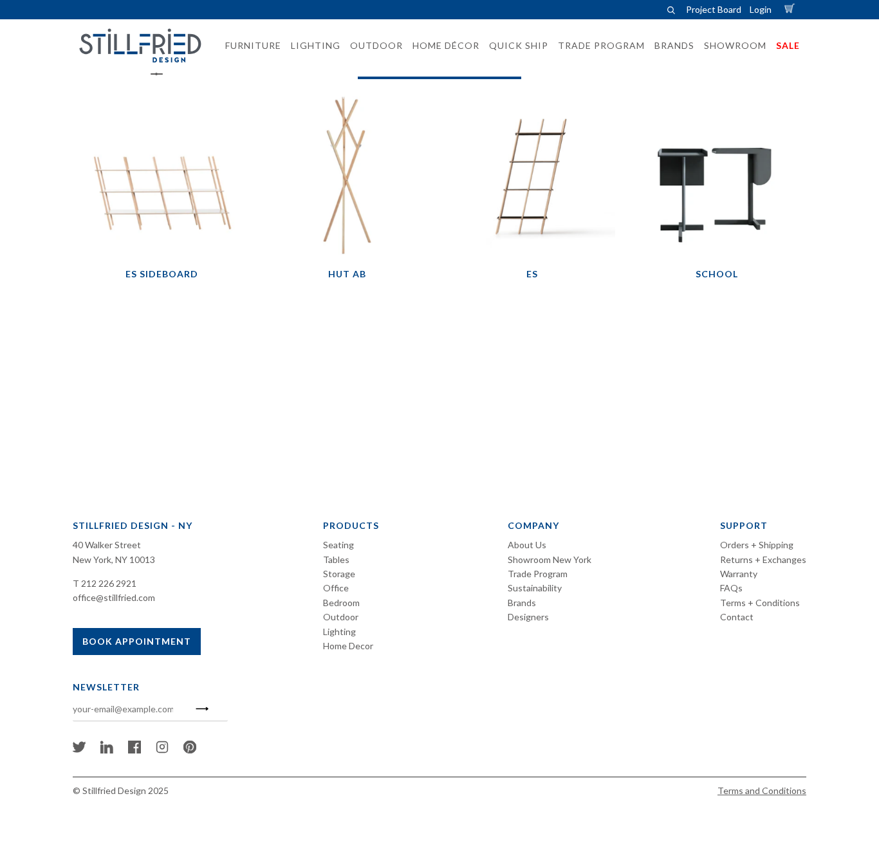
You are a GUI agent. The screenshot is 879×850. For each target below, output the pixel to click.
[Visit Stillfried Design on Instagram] (162, 749)
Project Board (713, 9)
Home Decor (348, 645)
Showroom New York (549, 559)
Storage (339, 573)
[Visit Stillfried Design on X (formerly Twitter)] (79, 749)
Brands (522, 602)
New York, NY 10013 (114, 559)
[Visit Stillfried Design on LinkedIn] (106, 749)
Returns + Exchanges (763, 559)
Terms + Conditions (760, 602)
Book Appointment (136, 641)
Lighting (339, 631)
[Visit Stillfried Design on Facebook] (134, 749)
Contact (737, 616)
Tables (336, 559)
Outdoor (340, 616)
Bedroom (341, 602)
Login (761, 9)
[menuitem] (249, 45)
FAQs (731, 587)
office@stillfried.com (114, 597)
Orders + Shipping (756, 544)
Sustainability (535, 587)
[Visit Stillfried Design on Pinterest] (189, 749)
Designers (528, 616)
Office (336, 587)
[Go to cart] (791, 9)
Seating (338, 544)
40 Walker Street (107, 544)
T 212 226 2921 (104, 583)
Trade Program (538, 573)
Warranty (738, 573)
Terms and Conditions (761, 790)
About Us (527, 544)
